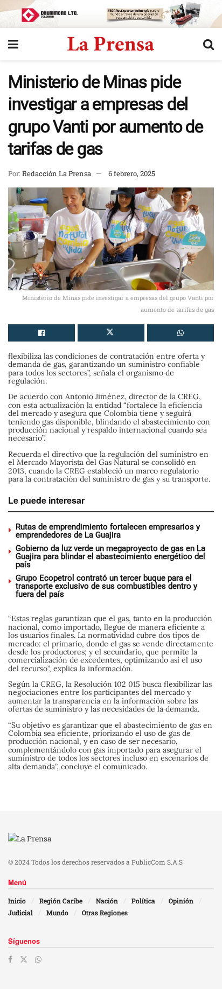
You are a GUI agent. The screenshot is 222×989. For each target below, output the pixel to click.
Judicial (20, 912)
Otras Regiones (105, 912)
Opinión (181, 900)
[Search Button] (208, 44)
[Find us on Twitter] (23, 959)
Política (143, 900)
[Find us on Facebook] (10, 959)
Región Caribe (60, 900)
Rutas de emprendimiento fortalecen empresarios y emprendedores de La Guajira (108, 531)
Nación (107, 900)
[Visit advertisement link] (111, 14)
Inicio (17, 900)
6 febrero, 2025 (131, 173)
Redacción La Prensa (56, 173)
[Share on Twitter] (111, 333)
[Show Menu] (13, 44)
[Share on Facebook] (41, 333)
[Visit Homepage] (110, 44)
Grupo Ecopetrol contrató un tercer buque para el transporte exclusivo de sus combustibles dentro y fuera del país (106, 586)
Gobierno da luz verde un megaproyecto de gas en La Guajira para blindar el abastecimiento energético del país (110, 556)
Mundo (57, 912)
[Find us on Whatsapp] (38, 959)
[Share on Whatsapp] (180, 333)
